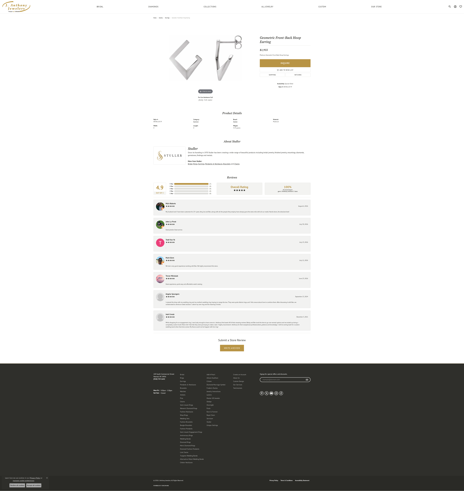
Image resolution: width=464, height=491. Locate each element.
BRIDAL (100, 6)
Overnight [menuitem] (210, 405)
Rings (195, 164)
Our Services (237, 385)
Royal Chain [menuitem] (211, 415)
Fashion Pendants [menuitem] (186, 429)
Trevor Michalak (172, 276)
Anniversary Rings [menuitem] (186, 435)
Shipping (272, 75)
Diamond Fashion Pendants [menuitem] (189, 449)
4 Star (171, 186)
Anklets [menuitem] (182, 395)
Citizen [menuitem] (209, 381)
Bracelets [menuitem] (183, 388)
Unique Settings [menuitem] (212, 425)
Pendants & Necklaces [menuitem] (188, 385)
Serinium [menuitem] (210, 418)
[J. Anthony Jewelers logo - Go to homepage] (16, 6)
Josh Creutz (170, 314)
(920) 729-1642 (205, 100)
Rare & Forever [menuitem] (212, 412)
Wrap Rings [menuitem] (184, 415)
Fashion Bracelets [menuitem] (186, 422)
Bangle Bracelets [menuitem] (186, 425)
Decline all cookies (17, 485)
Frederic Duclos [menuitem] (212, 388)
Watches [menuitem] (183, 391)
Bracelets (226, 164)
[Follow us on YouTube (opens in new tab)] (271, 393)
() (210, 184)
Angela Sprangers (172, 294)
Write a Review (232, 348)
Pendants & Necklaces (213, 164)
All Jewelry (267, 6)
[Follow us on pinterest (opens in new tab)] (262, 393)
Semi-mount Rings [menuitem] (186, 405)
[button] (449, 6)
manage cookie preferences (23, 481)
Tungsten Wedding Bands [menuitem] (189, 456)
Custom (322, 6)
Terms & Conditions (287, 480)
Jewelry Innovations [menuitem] (214, 391)
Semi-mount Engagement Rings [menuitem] (191, 432)
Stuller (235, 122)
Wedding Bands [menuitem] (185, 439)
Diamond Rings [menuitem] (185, 442)
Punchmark (165, 485)
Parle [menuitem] (208, 408)
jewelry (161, 18)
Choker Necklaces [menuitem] (186, 462)
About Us (236, 378)
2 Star (171, 191)
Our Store (376, 6)
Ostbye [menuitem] (209, 402)
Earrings (167, 18)
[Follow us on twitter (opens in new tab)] (266, 393)
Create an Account (239, 374)
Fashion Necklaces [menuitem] (186, 412)
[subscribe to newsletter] (307, 380)
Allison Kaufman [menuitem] (212, 378)
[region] (205, 58)
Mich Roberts (171, 203)
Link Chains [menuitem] (184, 452)
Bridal (190, 164)
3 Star (171, 189)
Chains (236, 164)
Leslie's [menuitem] (209, 395)
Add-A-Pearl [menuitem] (211, 374)
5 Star (171, 184)
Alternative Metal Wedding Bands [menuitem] (192, 459)
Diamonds (153, 6)
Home (154, 18)
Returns (298, 75)
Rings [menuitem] (182, 378)
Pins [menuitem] (181, 398)
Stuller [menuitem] (209, 422)
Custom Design (238, 381)
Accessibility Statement (302, 480)
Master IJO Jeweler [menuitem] (213, 398)
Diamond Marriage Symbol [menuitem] (216, 385)
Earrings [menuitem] (183, 381)
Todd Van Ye (170, 240)
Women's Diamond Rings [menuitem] (188, 408)
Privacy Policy (274, 480)
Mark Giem (170, 258)
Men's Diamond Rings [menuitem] (187, 445)
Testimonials (237, 388)
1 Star (171, 193)
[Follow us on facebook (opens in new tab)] (281, 393)
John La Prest (171, 221)
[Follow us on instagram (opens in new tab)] (276, 393)
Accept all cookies (34, 485)
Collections (210, 6)
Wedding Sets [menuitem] (184, 418)
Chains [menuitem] (182, 402)
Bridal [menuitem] (182, 374)
